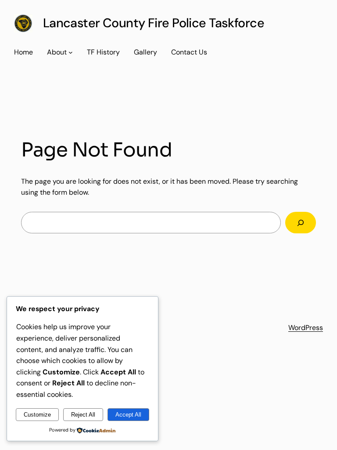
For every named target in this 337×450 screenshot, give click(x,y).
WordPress (305, 327)
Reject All (83, 414)
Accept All (128, 414)
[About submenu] (70, 52)
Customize (37, 414)
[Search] (300, 222)
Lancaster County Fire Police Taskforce (153, 23)
